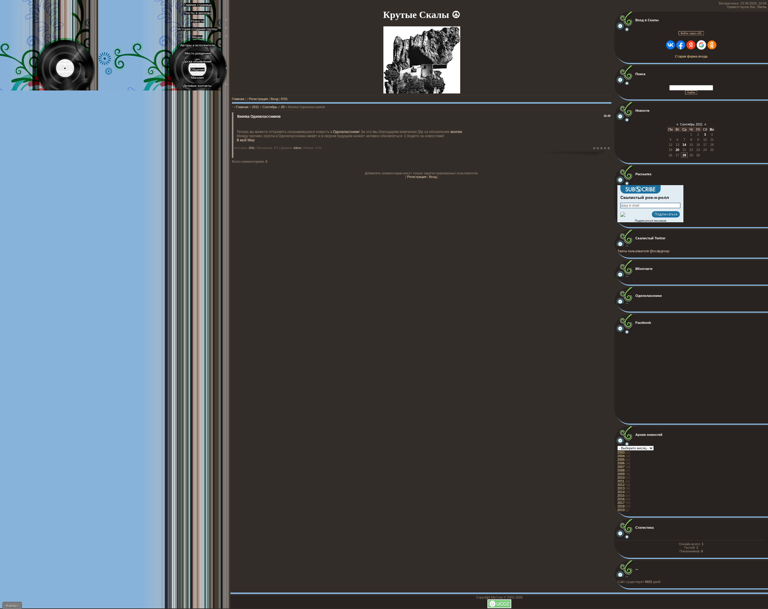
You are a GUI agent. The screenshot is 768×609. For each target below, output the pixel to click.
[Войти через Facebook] (680, 44)
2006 (621, 463)
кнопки (456, 132)
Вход (274, 99)
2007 (621, 467)
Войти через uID (691, 33)
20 (677, 150)
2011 (255, 107)
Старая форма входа (691, 56)
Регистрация (258, 99)
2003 (621, 452)
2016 (621, 499)
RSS (284, 99)
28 (282, 107)
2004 (621, 456)
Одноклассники (346, 132)
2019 (621, 510)
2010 (621, 477)
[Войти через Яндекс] (690, 44)
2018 (621, 506)
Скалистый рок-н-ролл (644, 197)
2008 (621, 470)
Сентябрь (269, 107)
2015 (621, 495)
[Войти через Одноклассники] (711, 44)
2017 (621, 502)
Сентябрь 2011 (691, 124)
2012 (621, 484)
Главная (238, 99)
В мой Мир (246, 140)
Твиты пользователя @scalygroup (643, 251)
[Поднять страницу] (12, 605)
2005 (621, 459)
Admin (297, 147)
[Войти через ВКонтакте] (670, 44)
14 (684, 144)
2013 (621, 488)
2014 (621, 492)
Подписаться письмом (650, 220)
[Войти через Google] (701, 45)
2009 (621, 474)
